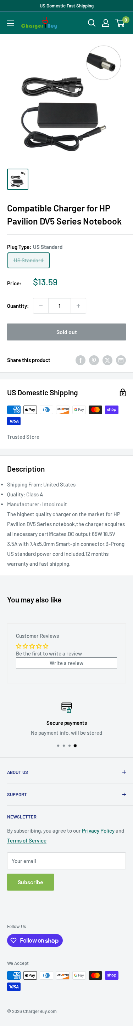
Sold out (66, 331)
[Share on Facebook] (80, 360)
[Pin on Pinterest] (94, 360)
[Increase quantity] (78, 305)
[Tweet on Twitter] (107, 360)
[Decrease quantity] (40, 305)
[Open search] (92, 23)
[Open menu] (10, 23)
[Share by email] (121, 360)
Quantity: (18, 306)
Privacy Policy (98, 830)
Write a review (66, 663)
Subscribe (30, 882)
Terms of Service (26, 840)
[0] (120, 23)
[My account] (105, 23)
